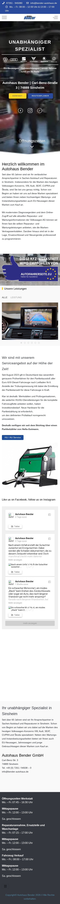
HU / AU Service (13, 437)
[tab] (21, 343)
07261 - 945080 (14, 3)
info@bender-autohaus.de (43, 3)
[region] (30, 87)
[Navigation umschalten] (5, 886)
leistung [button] (16, 297)
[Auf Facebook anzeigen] (50, 514)
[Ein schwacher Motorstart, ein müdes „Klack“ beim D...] (30, 608)
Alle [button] (4, 297)
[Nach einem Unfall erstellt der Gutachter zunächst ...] (30, 565)
